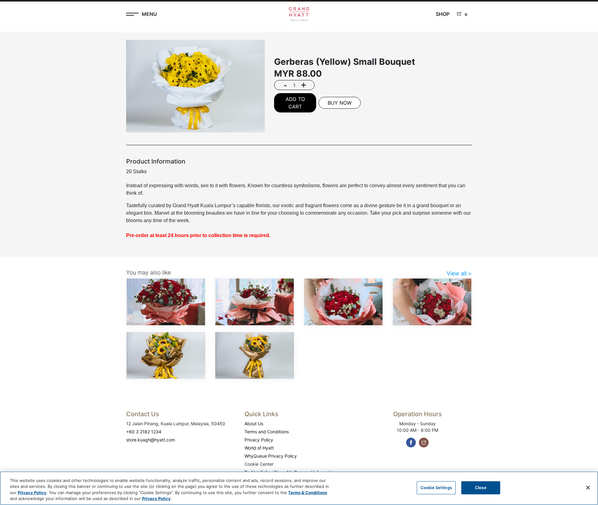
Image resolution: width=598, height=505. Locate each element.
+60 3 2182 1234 (143, 431)
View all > (459, 273)
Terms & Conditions (307, 492)
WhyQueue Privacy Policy (270, 456)
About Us (253, 423)
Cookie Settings (436, 487)
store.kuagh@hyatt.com (150, 439)
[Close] (588, 487)
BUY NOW (340, 103)
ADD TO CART (295, 103)
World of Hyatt (259, 447)
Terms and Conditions (266, 431)
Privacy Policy (258, 439)
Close (480, 487)
